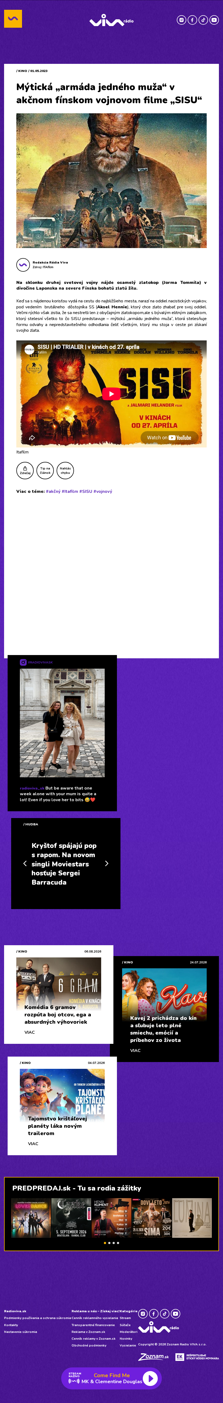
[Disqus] (111, 569)
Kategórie (129, 1311)
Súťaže (125, 1325)
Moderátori (128, 1332)
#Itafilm (70, 491)
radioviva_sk (32, 788)
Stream (125, 1318)
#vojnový (103, 491)
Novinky (126, 1338)
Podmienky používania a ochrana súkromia (37, 1318)
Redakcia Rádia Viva (50, 262)
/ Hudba (30, 824)
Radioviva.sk (15, 1311)
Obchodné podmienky (89, 1345)
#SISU (85, 491)
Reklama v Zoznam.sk (88, 1332)
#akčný (53, 491)
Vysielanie (128, 1345)
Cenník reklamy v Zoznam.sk (94, 1338)
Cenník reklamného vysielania (95, 1318)
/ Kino (21, 71)
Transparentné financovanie (93, 1325)
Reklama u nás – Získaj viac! (95, 1311)
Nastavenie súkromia (20, 1332)
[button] (105, 1243)
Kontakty (11, 1325)
